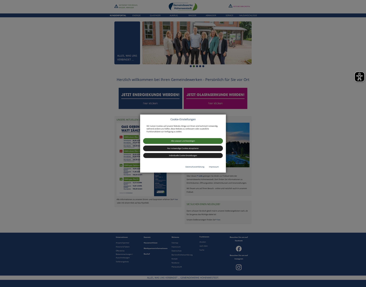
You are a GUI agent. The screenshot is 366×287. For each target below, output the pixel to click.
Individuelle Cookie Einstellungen (183, 155)
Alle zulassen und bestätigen (183, 141)
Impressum (214, 166)
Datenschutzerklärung (194, 166)
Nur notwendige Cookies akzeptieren (183, 148)
